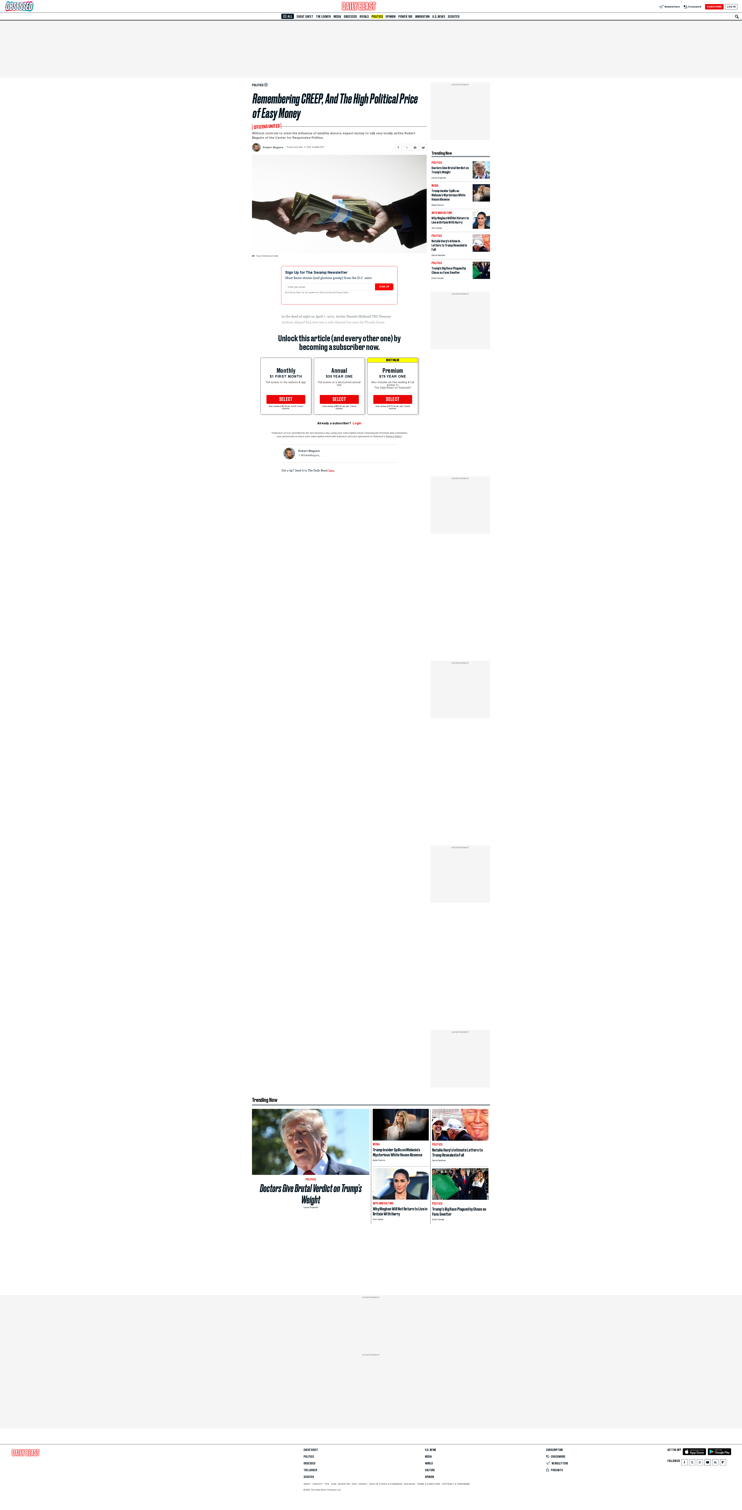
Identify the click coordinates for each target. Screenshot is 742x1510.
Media (337, 16)
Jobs (333, 1484)
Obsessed (350, 16)
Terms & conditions (428, 1484)
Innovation (422, 16)
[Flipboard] (723, 1463)
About (307, 1484)
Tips (326, 1484)
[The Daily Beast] (359, 7)
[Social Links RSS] (715, 1463)
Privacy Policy (342, 293)
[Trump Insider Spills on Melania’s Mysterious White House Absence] (481, 200)
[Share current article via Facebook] (398, 147)
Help (354, 1484)
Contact (317, 1484)
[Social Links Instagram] (700, 1463)
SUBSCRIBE (714, 6)
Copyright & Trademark (456, 1484)
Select (286, 399)
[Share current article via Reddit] (423, 147)
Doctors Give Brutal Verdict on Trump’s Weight (311, 1194)
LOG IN (731, 6)
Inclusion (409, 1484)
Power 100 (405, 16)
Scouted (453, 16)
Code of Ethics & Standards (385, 1484)
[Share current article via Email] (415, 147)
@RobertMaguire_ (310, 455)
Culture (430, 1470)
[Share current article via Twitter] (406, 147)
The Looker (323, 16)
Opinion (390, 16)
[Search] (737, 17)
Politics (377, 16)
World (429, 1463)
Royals (364, 16)
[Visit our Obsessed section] (32, 7)
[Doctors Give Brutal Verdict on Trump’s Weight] (481, 177)
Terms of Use (326, 293)
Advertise (344, 1484)
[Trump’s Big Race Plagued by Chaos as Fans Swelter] (481, 278)
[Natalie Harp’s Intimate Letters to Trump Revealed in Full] (481, 250)
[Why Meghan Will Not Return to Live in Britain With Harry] (481, 227)
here (331, 470)
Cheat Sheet (305, 16)
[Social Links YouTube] (708, 1463)
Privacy (363, 1484)
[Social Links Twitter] (692, 1463)
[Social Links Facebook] (684, 1463)
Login (357, 423)
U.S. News (438, 16)
